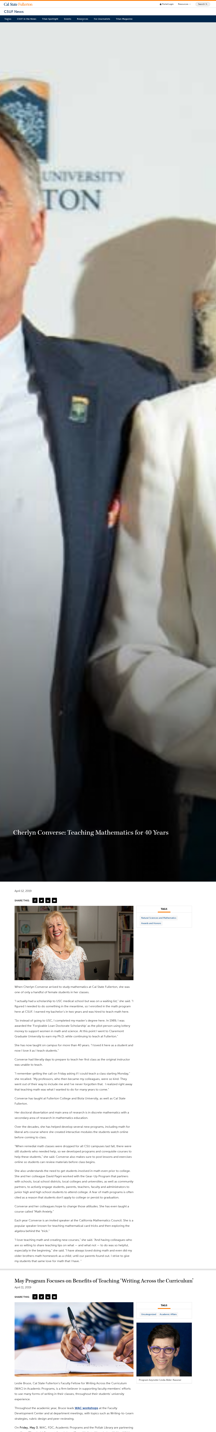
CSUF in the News (26, 19)
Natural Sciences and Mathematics (158, 918)
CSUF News (14, 11)
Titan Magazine (124, 19)
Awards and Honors (151, 923)
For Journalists (102, 19)
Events (67, 19)
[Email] (54, 900)
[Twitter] (41, 900)
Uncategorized (148, 1314)
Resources (184, 4)
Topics (7, 19)
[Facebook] (34, 900)
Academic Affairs (168, 1314)
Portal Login (167, 4)
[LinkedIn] (47, 900)
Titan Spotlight (50, 19)
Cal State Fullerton (18, 4)
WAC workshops (86, 1408)
